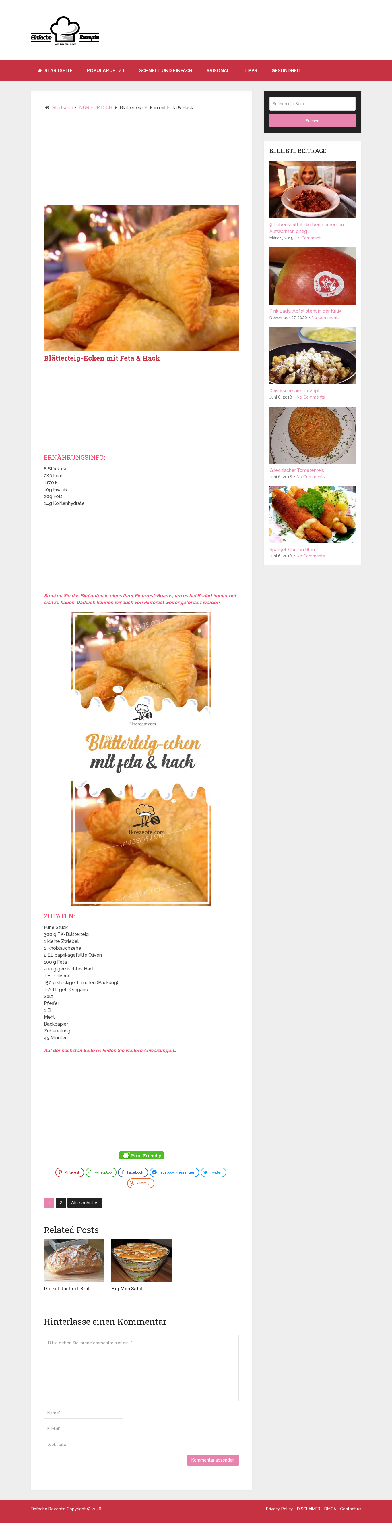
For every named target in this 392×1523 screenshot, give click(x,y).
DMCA (330, 1509)
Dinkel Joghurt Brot (67, 1288)
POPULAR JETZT (106, 70)
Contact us (350, 1509)
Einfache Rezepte (48, 1509)
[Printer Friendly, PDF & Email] (141, 1156)
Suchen (312, 120)
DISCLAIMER (308, 1509)
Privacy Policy (279, 1509)
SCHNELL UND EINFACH (165, 70)
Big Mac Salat (127, 1288)
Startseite (58, 70)
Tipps (250, 70)
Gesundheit (286, 70)
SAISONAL (218, 70)
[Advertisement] (141, 160)
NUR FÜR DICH (95, 107)
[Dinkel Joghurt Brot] (74, 1260)
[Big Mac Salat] (141, 1260)
